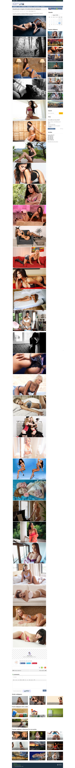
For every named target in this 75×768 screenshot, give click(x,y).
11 (51, 21)
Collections (24, 6)
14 (57, 21)
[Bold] (13, 680)
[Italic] (15, 680)
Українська (59, 9)
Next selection (42, 670)
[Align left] (20, 680)
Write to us (15, 763)
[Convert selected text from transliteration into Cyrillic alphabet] (33, 680)
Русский (52, 9)
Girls (19, 6)
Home (14, 0)
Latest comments (37, 6)
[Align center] (22, 680)
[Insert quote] (31, 680)
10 (49, 21)
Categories (15, 6)
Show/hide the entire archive (53, 141)
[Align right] (23, 680)
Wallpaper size (29, 6)
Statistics (43, 6)
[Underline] (17, 680)
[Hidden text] (29, 680)
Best (17, 0)
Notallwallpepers (19, 4)
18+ (35, 11)
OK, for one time (52, 124)
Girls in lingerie (31, 11)
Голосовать (51, 128)
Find (61, 113)
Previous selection (17, 670)
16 (61, 21)
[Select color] (27, 680)
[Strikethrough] (18, 680)
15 (59, 21)
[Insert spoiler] (34, 680)
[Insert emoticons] (25, 680)
